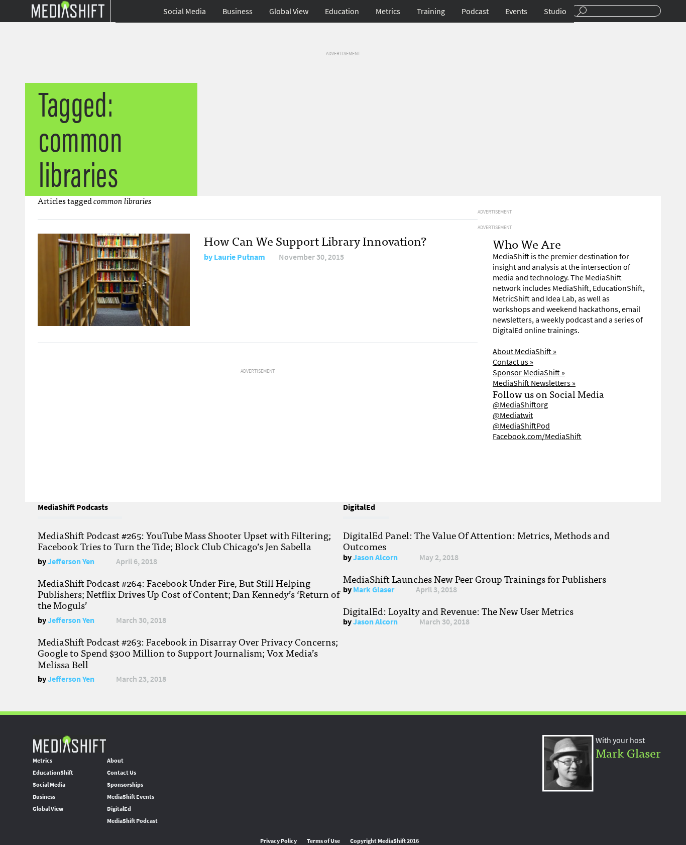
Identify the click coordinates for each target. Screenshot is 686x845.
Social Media (184, 11)
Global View (288, 11)
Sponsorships (125, 785)
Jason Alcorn (375, 557)
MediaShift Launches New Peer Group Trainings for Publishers (474, 578)
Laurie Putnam (239, 257)
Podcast (475, 11)
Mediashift (67, 9)
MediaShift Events (130, 797)
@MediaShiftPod (521, 425)
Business (237, 11)
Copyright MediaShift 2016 (384, 841)
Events (516, 11)
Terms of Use (323, 841)
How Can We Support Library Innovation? (315, 240)
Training (431, 11)
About (115, 761)
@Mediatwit (513, 415)
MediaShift (69, 744)
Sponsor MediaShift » (529, 372)
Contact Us (121, 773)
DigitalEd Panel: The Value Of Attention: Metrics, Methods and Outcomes (476, 540)
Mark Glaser (373, 589)
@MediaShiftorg (520, 404)
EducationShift (53, 773)
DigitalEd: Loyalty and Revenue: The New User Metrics (458, 610)
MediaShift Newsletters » (534, 383)
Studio (555, 11)
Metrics (388, 11)
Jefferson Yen (71, 561)
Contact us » (513, 362)
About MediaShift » (524, 351)
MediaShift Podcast (132, 821)
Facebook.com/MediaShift (537, 436)
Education (342, 11)
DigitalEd (119, 809)
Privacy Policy (278, 841)
